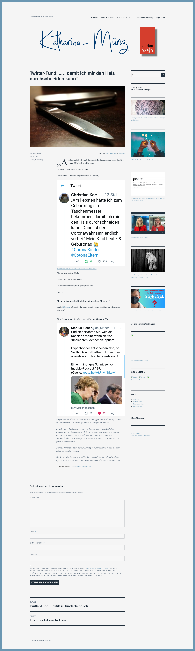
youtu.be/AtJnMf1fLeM (82, 466)
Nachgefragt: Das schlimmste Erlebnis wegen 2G (146, 311)
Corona (32, 160)
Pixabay (122, 153)
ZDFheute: (66, 307)
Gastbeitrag (39, 160)
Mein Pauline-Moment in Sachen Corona (144, 160)
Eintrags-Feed (137, 402)
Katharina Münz (123, 17)
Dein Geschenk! (107, 17)
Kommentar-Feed (138, 404)
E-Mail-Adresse (37, 543)
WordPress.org (137, 406)
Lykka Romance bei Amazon (139, 360)
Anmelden (136, 399)
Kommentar (35, 498)
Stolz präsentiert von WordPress (41, 640)
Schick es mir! (135, 433)
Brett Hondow (111, 153)
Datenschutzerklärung (144, 17)
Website (33, 554)
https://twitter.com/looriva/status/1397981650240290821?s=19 (76, 268)
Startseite (94, 17)
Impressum (160, 17)
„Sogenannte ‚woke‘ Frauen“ (140, 237)
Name (33, 532)
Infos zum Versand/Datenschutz (140, 436)
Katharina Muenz (35, 153)
